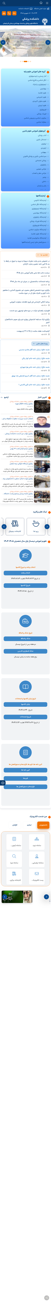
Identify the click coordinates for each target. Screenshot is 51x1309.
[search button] (4, 3)
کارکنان (14, 825)
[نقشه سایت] (4, 13)
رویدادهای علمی (42, 343)
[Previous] (3, 42)
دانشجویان (43, 825)
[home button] (41, 3)
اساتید (29, 825)
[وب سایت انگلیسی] (14, 13)
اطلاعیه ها (44, 255)
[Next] (47, 42)
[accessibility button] (3, 783)
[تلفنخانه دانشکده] (9, 13)
